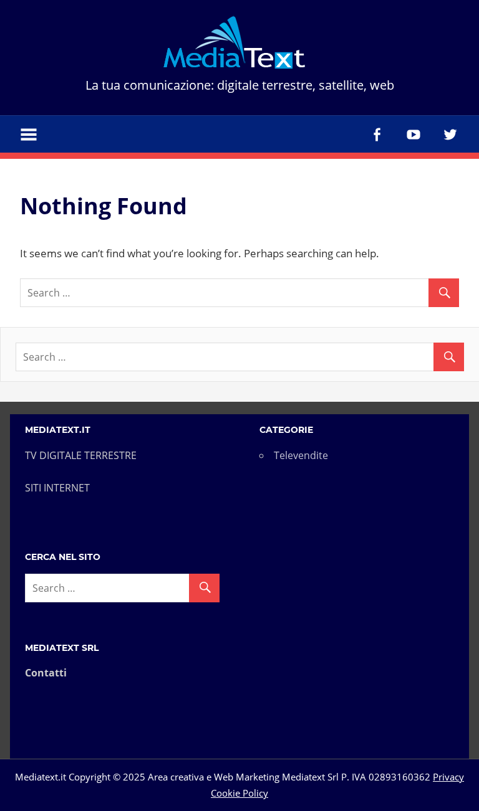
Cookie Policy (239, 793)
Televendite (301, 455)
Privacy (448, 777)
